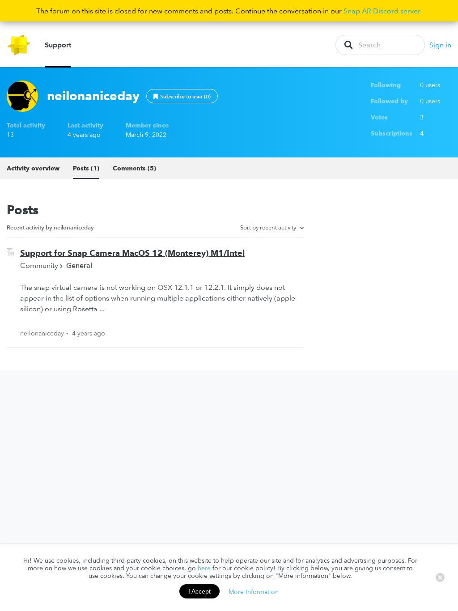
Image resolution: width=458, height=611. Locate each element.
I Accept (199, 591)
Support (58, 44)
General (79, 265)
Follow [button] (182, 96)
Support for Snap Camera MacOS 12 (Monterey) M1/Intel (132, 253)
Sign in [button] (440, 44)
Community (39, 265)
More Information (254, 591)
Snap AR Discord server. (383, 10)
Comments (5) (134, 168)
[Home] (19, 45)
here (204, 568)
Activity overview (33, 168)
